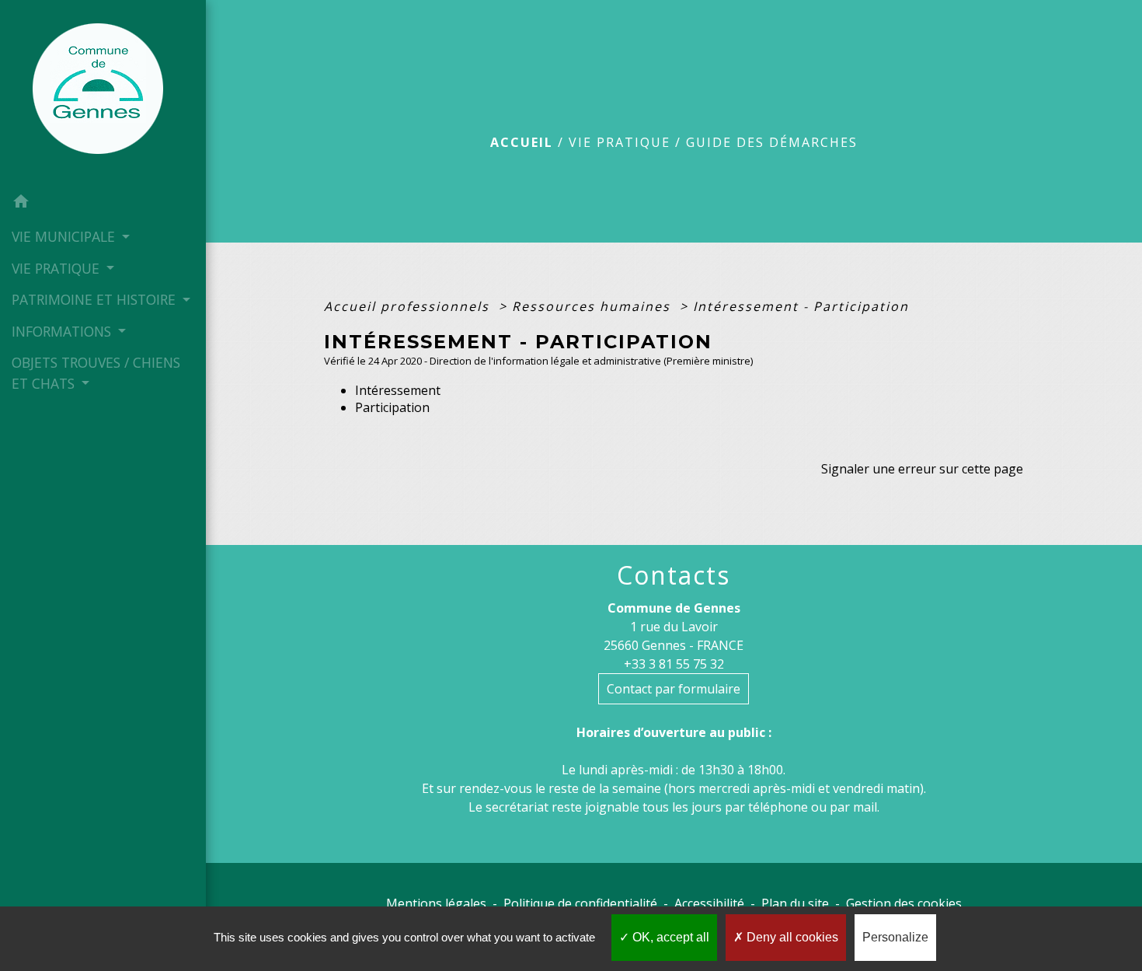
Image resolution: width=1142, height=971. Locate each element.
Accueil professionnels (409, 306)
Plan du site (795, 903)
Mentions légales (436, 903)
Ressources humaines (593, 306)
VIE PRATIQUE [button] (57, 268)
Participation (392, 407)
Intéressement (397, 390)
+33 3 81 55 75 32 (674, 663)
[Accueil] (102, 93)
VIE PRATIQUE (619, 142)
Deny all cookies (790, 937)
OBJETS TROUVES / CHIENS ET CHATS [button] (96, 372)
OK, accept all (669, 937)
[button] (103, 204)
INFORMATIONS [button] (63, 331)
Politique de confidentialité (580, 903)
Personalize (895, 937)
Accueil (521, 142)
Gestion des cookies (904, 903)
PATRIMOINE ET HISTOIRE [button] (95, 299)
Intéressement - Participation (801, 306)
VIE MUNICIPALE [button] (65, 236)
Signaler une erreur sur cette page (922, 468)
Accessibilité (709, 903)
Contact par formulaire (673, 688)
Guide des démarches (772, 142)
